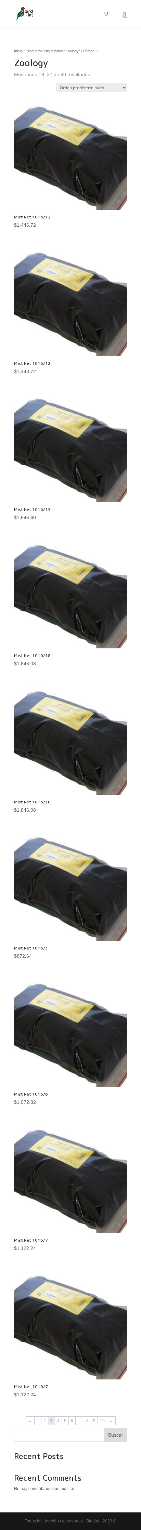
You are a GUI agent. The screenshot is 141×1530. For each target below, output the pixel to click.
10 (102, 1420)
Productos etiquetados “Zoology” (53, 51)
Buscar (115, 1435)
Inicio (18, 51)
